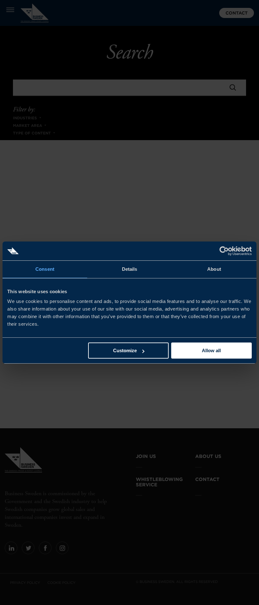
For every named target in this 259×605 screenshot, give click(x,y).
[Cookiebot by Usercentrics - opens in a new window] (224, 251)
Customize (125, 350)
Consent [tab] (44, 269)
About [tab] (214, 269)
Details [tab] (129, 269)
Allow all (211, 350)
